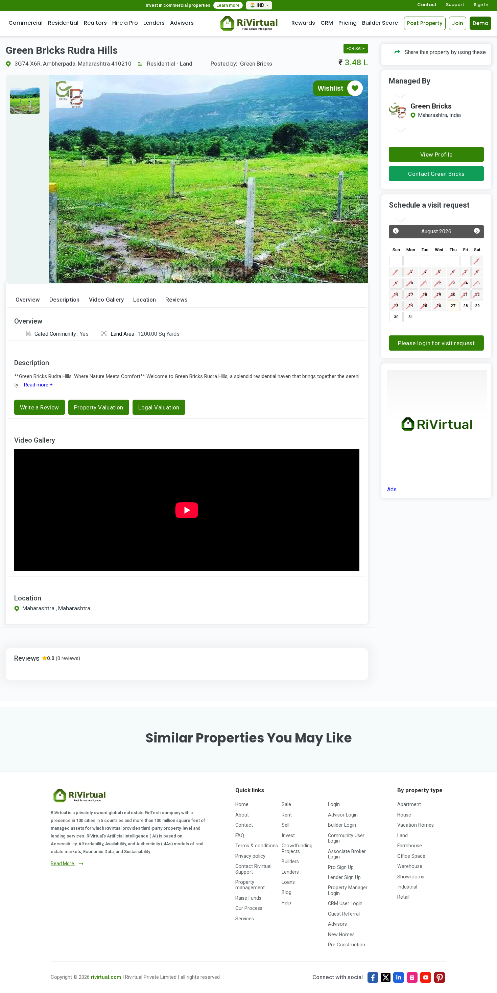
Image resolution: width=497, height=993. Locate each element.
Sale (286, 804)
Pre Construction (346, 944)
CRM (327, 23)
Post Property (425, 23)
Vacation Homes (415, 825)
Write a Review (39, 407)
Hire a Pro (125, 23)
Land (402, 835)
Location (144, 300)
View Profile (436, 154)
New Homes (341, 934)
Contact (426, 4)
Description (64, 300)
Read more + (38, 385)
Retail (403, 897)
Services (244, 918)
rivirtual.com (106, 977)
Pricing (347, 23)
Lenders (154, 23)
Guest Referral (344, 914)
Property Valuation (98, 407)
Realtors (95, 23)
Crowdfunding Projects (297, 848)
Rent (287, 815)
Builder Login (342, 825)
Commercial (25, 23)
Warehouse (409, 866)
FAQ (239, 835)
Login (334, 804)
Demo (480, 23)
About (242, 815)
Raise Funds (248, 898)
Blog (286, 892)
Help (286, 902)
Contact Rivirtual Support (253, 869)
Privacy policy (250, 856)
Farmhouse (409, 845)
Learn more (228, 5)
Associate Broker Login (347, 854)
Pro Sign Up (341, 867)
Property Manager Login (348, 890)
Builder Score (380, 23)
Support (455, 4)
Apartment (409, 804)
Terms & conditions (256, 845)
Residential (63, 23)
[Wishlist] (355, 88)
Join (457, 23)
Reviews (176, 300)
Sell (285, 825)
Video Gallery (106, 300)
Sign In (481, 4)
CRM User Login (345, 903)
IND (261, 5)
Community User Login (346, 838)
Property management (250, 884)
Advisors (182, 23)
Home (242, 804)
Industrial (407, 887)
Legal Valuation (159, 407)
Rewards (303, 23)
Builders (290, 861)
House (404, 815)
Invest (288, 835)
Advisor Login (343, 815)
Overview (28, 300)
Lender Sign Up (344, 877)
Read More (63, 863)
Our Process (248, 908)
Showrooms (410, 876)
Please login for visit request (436, 343)
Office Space (411, 856)
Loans (288, 882)
